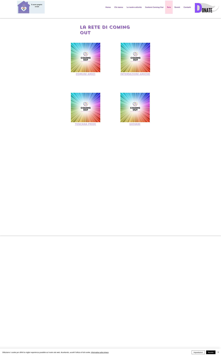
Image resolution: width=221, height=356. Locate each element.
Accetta (211, 352)
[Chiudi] (218, 352)
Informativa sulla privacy (100, 352)
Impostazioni (198, 352)
